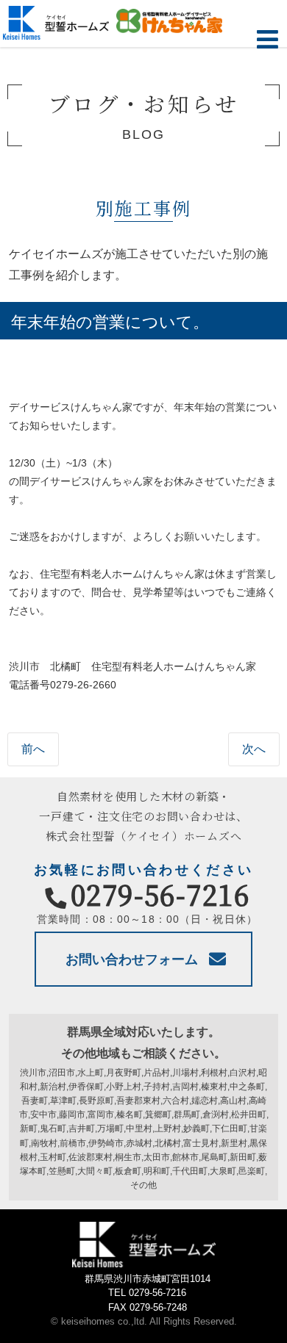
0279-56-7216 (160, 894)
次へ (254, 749)
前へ (33, 749)
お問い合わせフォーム (131, 959)
